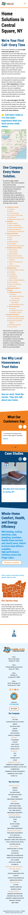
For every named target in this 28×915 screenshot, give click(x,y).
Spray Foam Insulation (15, 256)
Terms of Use (19, 912)
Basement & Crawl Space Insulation (14, 839)
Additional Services (15, 292)
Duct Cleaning (13, 282)
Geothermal (12, 217)
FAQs (15, 755)
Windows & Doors (16, 312)
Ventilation (12, 272)
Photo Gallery (15, 746)
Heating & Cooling (12, 207)
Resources (14, 751)
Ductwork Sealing (14, 266)
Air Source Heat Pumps (16, 215)
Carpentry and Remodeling (16, 878)
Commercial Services (14, 762)
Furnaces (12, 209)
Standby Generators (17, 310)
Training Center (15, 758)
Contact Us (14, 776)
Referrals (15, 731)
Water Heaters (13, 223)
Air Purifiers (12, 274)
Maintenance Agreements (16, 219)
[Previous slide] (20, 427)
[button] (3, 131)
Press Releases (14, 733)
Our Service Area (15, 726)
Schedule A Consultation (11, 562)
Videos (15, 760)
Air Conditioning (13, 213)
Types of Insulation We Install (15, 842)
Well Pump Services (15, 229)
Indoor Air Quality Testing (16, 270)
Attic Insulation (13, 254)
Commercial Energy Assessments (15, 771)
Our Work (14, 737)
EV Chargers (12, 243)
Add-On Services (14, 306)
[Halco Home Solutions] (7, 4)
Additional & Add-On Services (14, 866)
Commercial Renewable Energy (15, 764)
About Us (14, 717)
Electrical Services (14, 235)
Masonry (13, 294)
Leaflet (16, 158)
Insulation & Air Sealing (14, 247)
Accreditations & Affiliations (15, 722)
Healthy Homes (12, 268)
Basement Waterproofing (16, 316)
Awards (15, 724)
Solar (10, 237)
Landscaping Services (17, 304)
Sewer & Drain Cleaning (16, 227)
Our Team (15, 719)
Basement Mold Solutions (16, 318)
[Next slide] (25, 427)
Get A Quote (14, 708)
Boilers (11, 211)
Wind (10, 239)
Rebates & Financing (14, 735)
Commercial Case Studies (14, 773)
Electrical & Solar (12, 233)
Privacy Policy (13, 912)
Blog (15, 753)
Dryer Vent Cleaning (15, 284)
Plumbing (10, 221)
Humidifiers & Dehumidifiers (15, 855)
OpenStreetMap (23, 158)
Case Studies (15, 744)
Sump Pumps (13, 326)
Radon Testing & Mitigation (17, 280)
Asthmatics (12, 286)
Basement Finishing (15, 324)
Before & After (15, 749)
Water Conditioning (14, 225)
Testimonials (15, 740)
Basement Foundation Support (15, 898)
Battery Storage (13, 241)
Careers (15, 728)
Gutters (13, 308)
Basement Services (13, 314)
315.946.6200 (8, 117)
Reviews (15, 742)
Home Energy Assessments (15, 833)
